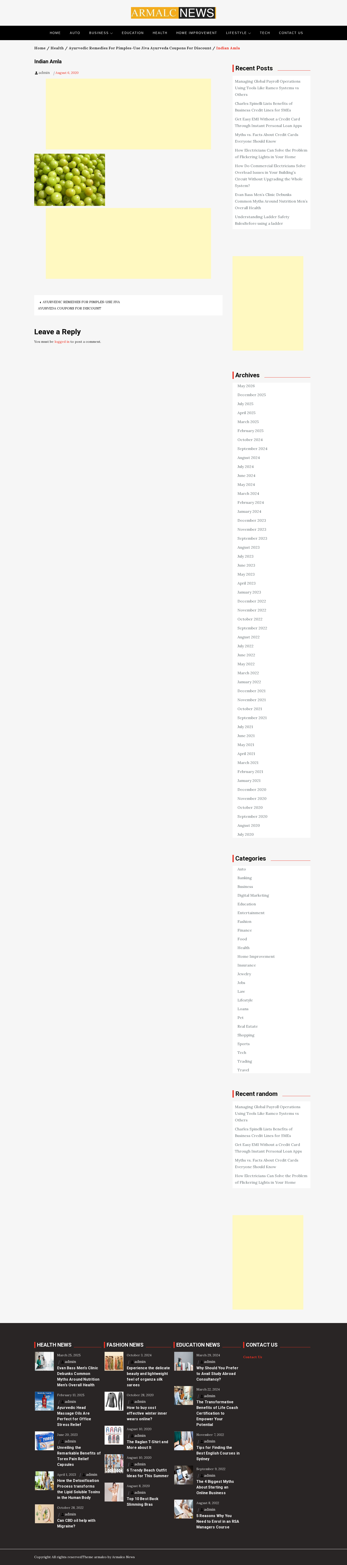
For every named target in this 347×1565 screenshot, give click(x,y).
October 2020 (250, 807)
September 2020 (252, 816)
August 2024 (248, 457)
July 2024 (245, 466)
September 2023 (252, 538)
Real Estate (247, 1026)
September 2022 (252, 628)
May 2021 (245, 744)
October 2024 (250, 439)
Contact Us (291, 33)
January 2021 (249, 780)
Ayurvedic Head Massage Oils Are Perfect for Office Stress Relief (74, 1416)
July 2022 (245, 646)
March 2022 (248, 672)
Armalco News (123, 1557)
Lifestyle (236, 33)
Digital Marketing (253, 895)
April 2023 (246, 583)
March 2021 (247, 762)
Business (99, 33)
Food (242, 939)
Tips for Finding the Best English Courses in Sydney (218, 1453)
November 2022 (251, 610)
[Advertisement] (128, 114)
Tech (265, 33)
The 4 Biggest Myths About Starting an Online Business (215, 1487)
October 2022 (249, 619)
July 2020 (245, 834)
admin (44, 72)
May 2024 (246, 484)
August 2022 (248, 637)
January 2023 (249, 592)
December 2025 (251, 394)
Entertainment (251, 912)
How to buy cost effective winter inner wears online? (147, 1413)
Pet (240, 1017)
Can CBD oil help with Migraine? (76, 1523)
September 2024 (252, 448)
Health (160, 33)
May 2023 (246, 574)
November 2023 (251, 529)
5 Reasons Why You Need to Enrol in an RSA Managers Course (217, 1521)
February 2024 (250, 502)
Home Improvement (196, 33)
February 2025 (250, 430)
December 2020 (251, 789)
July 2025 (245, 403)
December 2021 (251, 690)
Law (241, 991)
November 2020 (252, 798)
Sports (243, 1043)
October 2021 (249, 708)
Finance (244, 930)
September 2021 (252, 717)
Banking (244, 877)
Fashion (244, 921)
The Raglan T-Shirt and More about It (147, 1445)
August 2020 (248, 825)
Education (133, 33)
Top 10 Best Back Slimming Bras (142, 1502)
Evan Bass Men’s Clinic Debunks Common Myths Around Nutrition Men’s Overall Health (271, 201)
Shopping (245, 1035)
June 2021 (246, 735)
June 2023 (246, 565)
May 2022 (246, 664)
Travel (243, 1070)
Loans (243, 1008)
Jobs (241, 982)
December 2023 (251, 520)
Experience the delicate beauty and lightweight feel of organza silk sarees (148, 1376)
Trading (244, 1061)
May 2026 (246, 385)
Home (55, 33)
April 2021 (246, 753)
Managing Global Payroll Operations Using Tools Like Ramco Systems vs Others (267, 88)
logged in (62, 341)
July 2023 (245, 556)
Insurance (246, 965)
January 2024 (249, 511)
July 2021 (245, 726)
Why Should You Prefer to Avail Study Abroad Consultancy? (217, 1374)
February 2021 (250, 771)
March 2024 (248, 493)
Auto (75, 33)
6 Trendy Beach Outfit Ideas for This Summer (148, 1473)
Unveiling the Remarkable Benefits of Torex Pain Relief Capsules (79, 1456)
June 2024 (246, 475)
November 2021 (251, 699)
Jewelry (244, 973)
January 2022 (249, 681)
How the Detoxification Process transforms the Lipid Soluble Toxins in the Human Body (78, 1489)
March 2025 (248, 421)
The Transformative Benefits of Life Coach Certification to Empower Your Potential (217, 1413)
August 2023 (248, 547)
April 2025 (246, 412)
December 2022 (251, 601)
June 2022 (246, 655)
